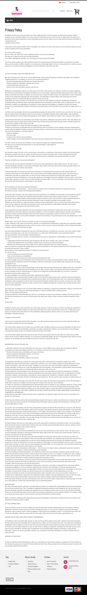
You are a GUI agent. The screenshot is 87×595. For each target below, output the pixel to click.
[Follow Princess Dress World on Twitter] (12, 579)
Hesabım (62, 11)
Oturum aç (69, 11)
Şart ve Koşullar (51, 561)
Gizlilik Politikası (51, 569)
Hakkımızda (11, 561)
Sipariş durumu (32, 564)
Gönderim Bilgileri (13, 564)
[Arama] (53, 11)
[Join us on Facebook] (8, 579)
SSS (9, 566)
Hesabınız (31, 561)
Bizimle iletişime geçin (34, 569)
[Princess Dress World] (17, 11)
